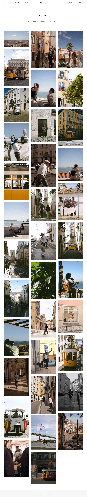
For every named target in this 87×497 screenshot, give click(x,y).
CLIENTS (79, 2)
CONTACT (71, 2)
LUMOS (43, 3)
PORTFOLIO (17, 2)
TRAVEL (10, 2)
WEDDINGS (26, 2)
